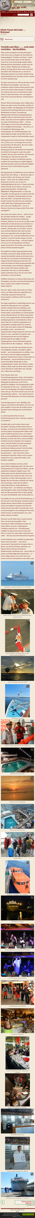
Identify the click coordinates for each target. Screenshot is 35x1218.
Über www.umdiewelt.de (17, 1210)
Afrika (31, 11)
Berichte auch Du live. (25, 6)
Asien (25, 11)
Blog (17, 1211)
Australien (11, 11)
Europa (19, 11)
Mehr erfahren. (20, 1216)
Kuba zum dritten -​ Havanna (2, 1202)
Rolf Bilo (5, 34)
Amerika (4, 11)
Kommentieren (8, 39)
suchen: (15, 15)
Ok (28, 1214)
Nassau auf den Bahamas (27, 1202)
